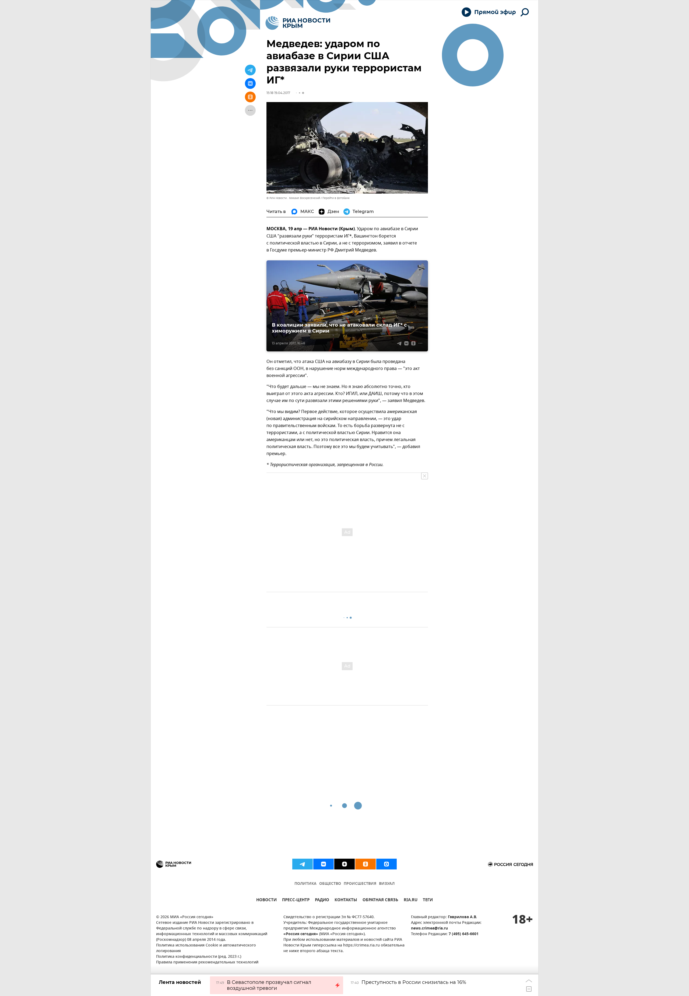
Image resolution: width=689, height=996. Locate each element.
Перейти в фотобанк (336, 198)
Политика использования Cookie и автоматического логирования (206, 948)
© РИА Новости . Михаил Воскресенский (293, 198)
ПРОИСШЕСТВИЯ (360, 884)
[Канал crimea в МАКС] (386, 864)
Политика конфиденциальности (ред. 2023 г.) (198, 957)
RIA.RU (410, 900)
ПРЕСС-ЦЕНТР (296, 900)
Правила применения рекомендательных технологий (207, 962)
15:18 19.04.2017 (278, 93)
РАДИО (322, 900)
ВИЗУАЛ (387, 884)
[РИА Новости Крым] (297, 23)
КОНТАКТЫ (346, 900)
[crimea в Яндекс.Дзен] (344, 864)
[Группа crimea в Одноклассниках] (365, 864)
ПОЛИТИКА (305, 884)
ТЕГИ (428, 900)
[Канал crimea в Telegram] (302, 864)
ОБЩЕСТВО (330, 884)
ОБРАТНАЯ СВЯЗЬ (380, 900)
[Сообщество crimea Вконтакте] (323, 864)
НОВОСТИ (266, 900)
